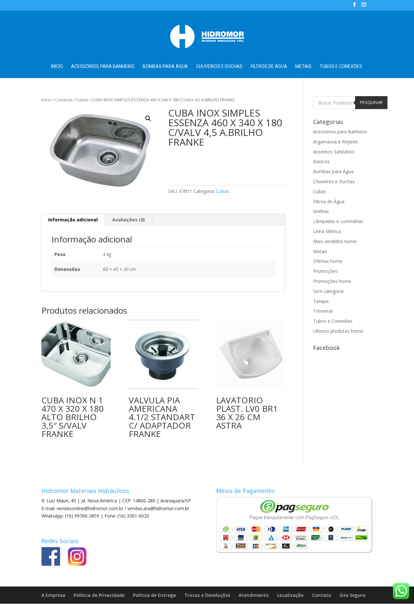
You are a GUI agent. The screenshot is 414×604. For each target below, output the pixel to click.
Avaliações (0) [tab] (128, 220)
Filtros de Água (269, 66)
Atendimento (254, 595)
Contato (321, 595)
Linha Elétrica (327, 231)
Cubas (82, 100)
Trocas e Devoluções (207, 595)
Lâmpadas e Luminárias (338, 221)
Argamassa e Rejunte (335, 142)
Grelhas (321, 211)
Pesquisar (371, 102)
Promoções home (332, 281)
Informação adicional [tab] (73, 220)
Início (57, 66)
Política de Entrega (154, 595)
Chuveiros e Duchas (219, 66)
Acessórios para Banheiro (103, 66)
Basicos (321, 161)
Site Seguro (352, 595)
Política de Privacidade (99, 595)
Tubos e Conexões (341, 66)
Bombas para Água (165, 66)
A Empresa (53, 595)
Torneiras (323, 311)
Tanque (321, 301)
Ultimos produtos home (338, 331)
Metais (303, 66)
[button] (148, 118)
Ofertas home (328, 261)
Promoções (325, 271)
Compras (63, 100)
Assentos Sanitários (333, 152)
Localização (290, 595)
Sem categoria (328, 291)
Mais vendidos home (335, 241)
